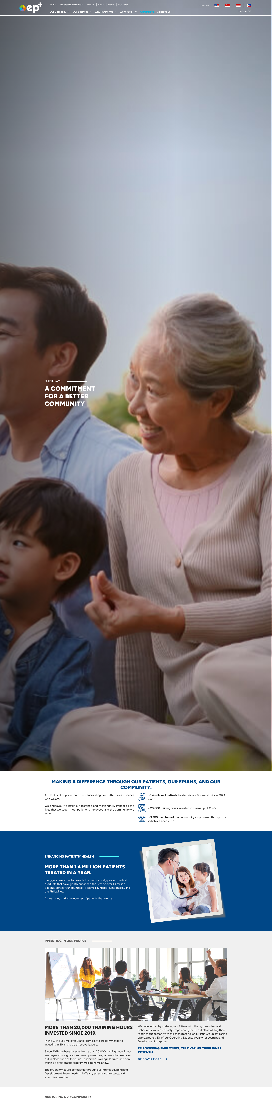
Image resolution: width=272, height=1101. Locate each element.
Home (53, 4)
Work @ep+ (127, 11)
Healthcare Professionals (71, 4)
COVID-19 (204, 5)
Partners (90, 4)
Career (101, 4)
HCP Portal (123, 4)
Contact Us (163, 11)
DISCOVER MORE (149, 1059)
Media (111, 4)
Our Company (58, 11)
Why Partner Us (104, 11)
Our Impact (147, 11)
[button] (244, 11)
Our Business (80, 11)
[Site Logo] (31, 8)
